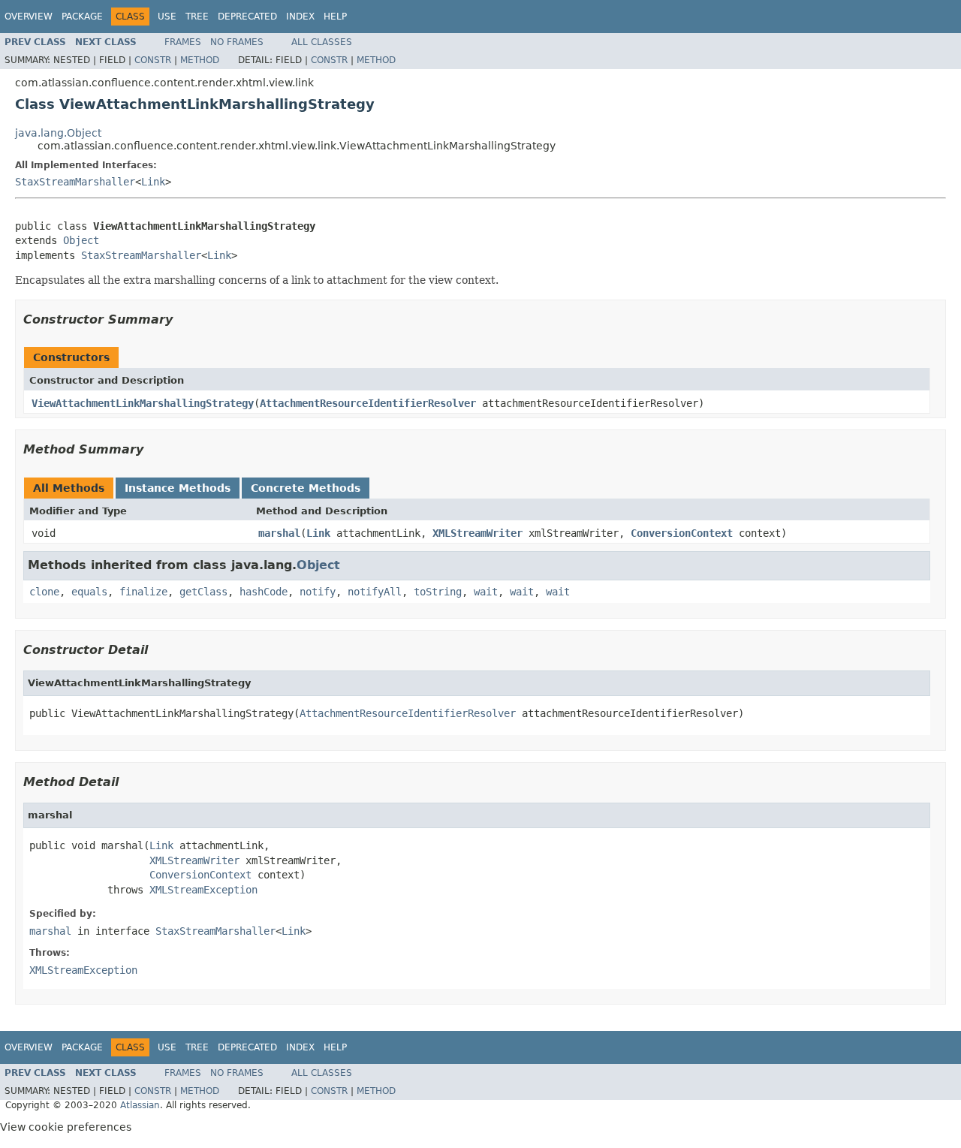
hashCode (263, 592)
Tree (197, 16)
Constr (152, 60)
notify (318, 592)
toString (438, 592)
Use (167, 16)
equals (89, 592)
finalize (143, 592)
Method (199, 60)
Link (153, 182)
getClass (203, 592)
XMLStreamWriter (477, 533)
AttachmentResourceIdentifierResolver (368, 403)
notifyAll (375, 592)
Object (81, 240)
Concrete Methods (305, 488)
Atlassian (140, 1105)
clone (44, 592)
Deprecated (247, 16)
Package (82, 16)
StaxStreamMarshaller (75, 182)
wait (486, 592)
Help (335, 16)
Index (300, 16)
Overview (29, 16)
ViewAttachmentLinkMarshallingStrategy (143, 403)
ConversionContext (682, 533)
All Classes (321, 42)
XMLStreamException (203, 890)
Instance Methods (177, 488)
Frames (182, 42)
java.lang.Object (58, 133)
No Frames (237, 42)
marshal (279, 533)
